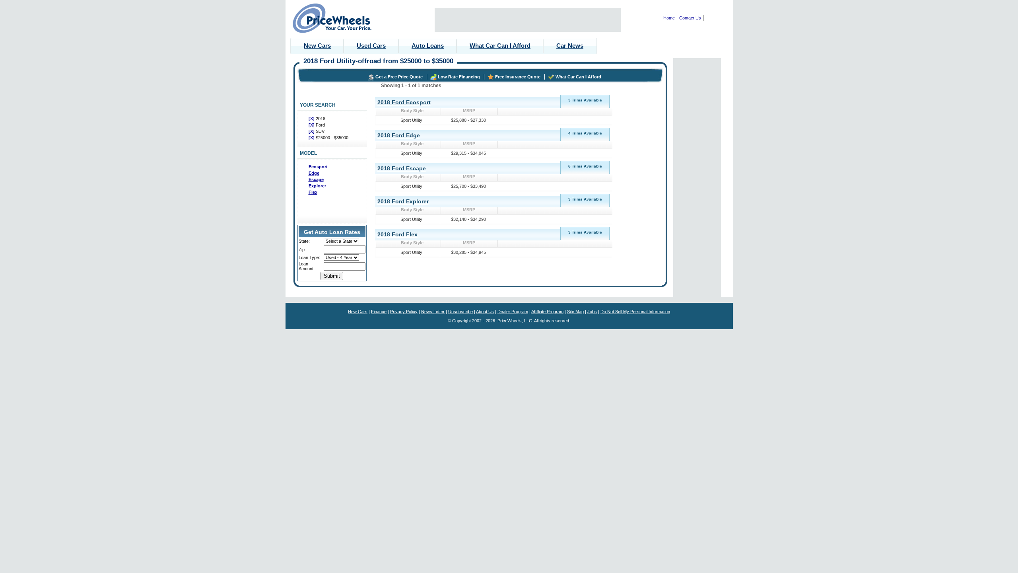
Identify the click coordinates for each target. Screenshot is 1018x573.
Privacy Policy (404, 311)
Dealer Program (512, 311)
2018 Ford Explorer (403, 201)
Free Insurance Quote (517, 76)
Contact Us (690, 18)
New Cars (317, 45)
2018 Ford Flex (397, 234)
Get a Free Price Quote (399, 76)
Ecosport (318, 166)
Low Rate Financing (459, 76)
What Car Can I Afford (500, 45)
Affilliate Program (547, 311)
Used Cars (371, 45)
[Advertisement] (528, 20)
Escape (316, 179)
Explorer (317, 185)
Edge (314, 173)
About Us (485, 311)
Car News (569, 45)
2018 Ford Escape (401, 168)
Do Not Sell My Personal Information (635, 311)
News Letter (433, 311)
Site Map (575, 311)
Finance (379, 311)
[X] (312, 118)
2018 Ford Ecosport (404, 102)
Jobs (592, 311)
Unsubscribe (460, 311)
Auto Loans (428, 45)
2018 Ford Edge (398, 135)
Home (669, 18)
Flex (313, 192)
